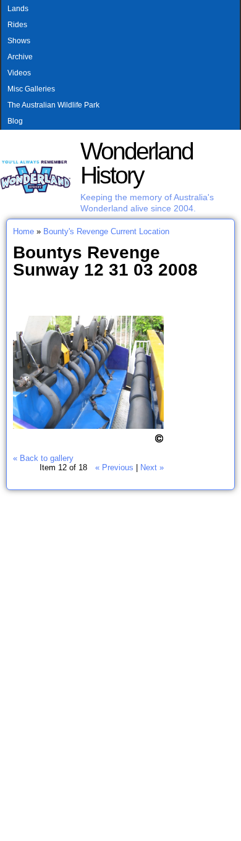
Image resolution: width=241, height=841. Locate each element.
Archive (20, 57)
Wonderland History (136, 163)
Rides (17, 24)
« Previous (114, 467)
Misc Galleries (31, 89)
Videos (19, 73)
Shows (18, 40)
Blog (15, 121)
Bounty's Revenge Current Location (106, 231)
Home (23, 231)
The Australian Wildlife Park (53, 105)
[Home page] (35, 191)
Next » (152, 467)
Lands (17, 8)
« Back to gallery (43, 458)
